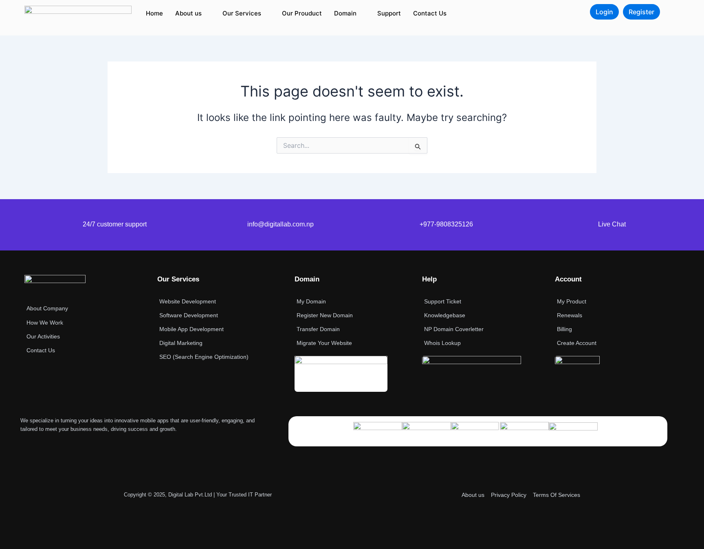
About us (188, 13)
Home (154, 13)
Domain (345, 13)
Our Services (241, 13)
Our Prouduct (302, 13)
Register (641, 12)
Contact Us (430, 13)
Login (604, 12)
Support (389, 13)
